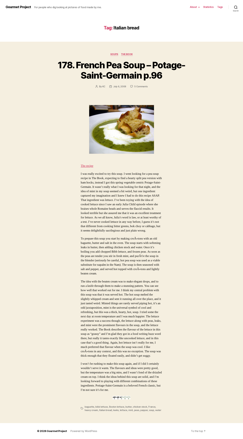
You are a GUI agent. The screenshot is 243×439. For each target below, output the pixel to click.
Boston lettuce (116, 406)
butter (128, 406)
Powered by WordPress (83, 431)
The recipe (87, 166)
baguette (89, 406)
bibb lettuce (101, 406)
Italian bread (105, 410)
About (193, 6)
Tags (220, 6)
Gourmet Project (18, 7)
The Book (127, 54)
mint (130, 410)
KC (103, 86)
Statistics (208, 6)
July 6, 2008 (119, 86)
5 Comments (141, 86)
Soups (114, 54)
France (151, 406)
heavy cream (91, 410)
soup (151, 410)
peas (136, 410)
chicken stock (140, 406)
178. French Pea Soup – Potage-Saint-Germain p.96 (121, 70)
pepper (144, 410)
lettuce (123, 410)
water (158, 410)
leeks (116, 410)
